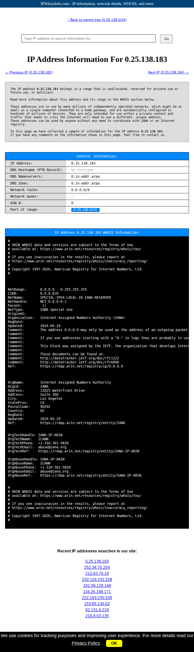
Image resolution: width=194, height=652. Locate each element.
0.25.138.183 (97, 561)
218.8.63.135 (97, 616)
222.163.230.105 (97, 598)
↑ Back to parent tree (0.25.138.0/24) (97, 20)
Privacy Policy (86, 643)
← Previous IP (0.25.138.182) (29, 72)
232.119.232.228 (97, 579)
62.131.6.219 (97, 610)
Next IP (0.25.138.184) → (168, 72)
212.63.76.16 (97, 573)
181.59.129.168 (97, 586)
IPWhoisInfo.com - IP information (97, 4)
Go (166, 39)
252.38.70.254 (97, 567)
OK (114, 643)
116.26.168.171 (97, 592)
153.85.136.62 (97, 604)
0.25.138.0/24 (85, 210)
